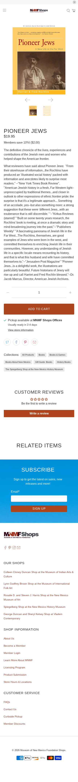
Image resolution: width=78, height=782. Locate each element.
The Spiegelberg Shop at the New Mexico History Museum (34, 369)
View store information (21, 330)
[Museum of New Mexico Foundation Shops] (39, 10)
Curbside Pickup (13, 716)
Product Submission (15, 674)
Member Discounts (14, 723)
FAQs (7, 702)
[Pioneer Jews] (39, 59)
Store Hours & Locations (18, 681)
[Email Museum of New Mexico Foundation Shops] (18, 548)
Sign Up (39, 508)
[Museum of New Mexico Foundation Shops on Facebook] (5, 548)
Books (42, 355)
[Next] (50, 100)
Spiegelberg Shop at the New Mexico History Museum (34, 606)
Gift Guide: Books (43, 362)
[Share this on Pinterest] (25, 342)
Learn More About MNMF (18, 660)
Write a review (39, 413)
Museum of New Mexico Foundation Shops (42, 750)
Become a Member (15, 645)
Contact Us (10, 709)
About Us (9, 638)
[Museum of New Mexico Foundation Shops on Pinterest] (9, 548)
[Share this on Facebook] (16, 342)
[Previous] (27, 100)
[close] (74, 2)
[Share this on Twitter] (7, 342)
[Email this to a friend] (34, 342)
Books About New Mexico (17, 362)
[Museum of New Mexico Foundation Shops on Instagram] (14, 548)
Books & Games (57, 355)
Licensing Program (14, 667)
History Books (64, 362)
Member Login (12, 653)
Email (15, 491)
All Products (28, 355)
